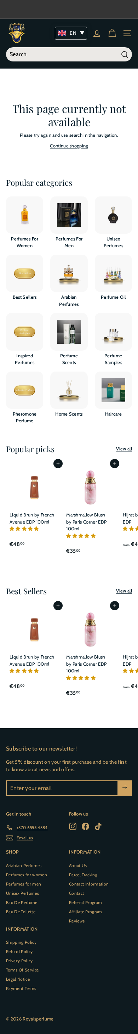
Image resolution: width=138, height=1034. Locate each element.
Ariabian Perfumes (24, 865)
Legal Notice (18, 979)
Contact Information (89, 884)
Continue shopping (69, 145)
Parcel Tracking (83, 874)
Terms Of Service (22, 970)
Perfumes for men (23, 884)
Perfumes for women (26, 874)
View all (124, 448)
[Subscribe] (125, 788)
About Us (78, 865)
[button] (25, 528)
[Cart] (112, 33)
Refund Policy (19, 951)
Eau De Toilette (20, 911)
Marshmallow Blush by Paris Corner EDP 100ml (86, 521)
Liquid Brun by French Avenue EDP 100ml (32, 518)
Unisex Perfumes (22, 893)
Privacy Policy (19, 960)
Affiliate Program (85, 911)
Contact (76, 893)
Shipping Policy (21, 942)
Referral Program (85, 902)
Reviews (77, 921)
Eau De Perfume (22, 902)
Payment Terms (21, 988)
